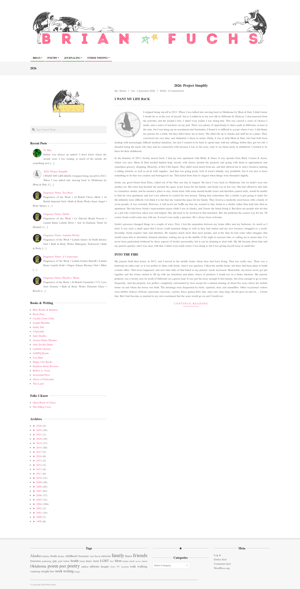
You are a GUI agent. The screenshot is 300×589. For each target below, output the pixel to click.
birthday (46, 556)
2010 (39, 478)
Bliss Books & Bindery (45, 309)
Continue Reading (191, 303)
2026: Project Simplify (191, 85)
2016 (39, 456)
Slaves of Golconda (43, 379)
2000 (39, 517)
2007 (39, 491)
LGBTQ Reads (41, 353)
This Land (38, 383)
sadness (84, 566)
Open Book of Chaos (44, 402)
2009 (39, 482)
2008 (39, 486)
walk (133, 566)
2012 (39, 469)
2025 (39, 430)
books (54, 556)
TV (118, 566)
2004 (39, 504)
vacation (125, 566)
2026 (39, 425)
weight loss (47, 571)
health (75, 560)
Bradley (61, 556)
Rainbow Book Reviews (46, 366)
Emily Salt (38, 327)
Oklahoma (38, 565)
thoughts (105, 566)
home (82, 561)
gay (55, 561)
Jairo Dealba (39, 335)
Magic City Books (42, 361)
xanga (77, 571)
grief (60, 561)
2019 (39, 443)
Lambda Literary (42, 348)
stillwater (94, 566)
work (58, 570)
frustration (35, 561)
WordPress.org (222, 568)
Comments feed (222, 563)
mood (132, 561)
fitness (128, 556)
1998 (39, 521)
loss (112, 561)
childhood (71, 556)
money (125, 561)
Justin (96, 561)
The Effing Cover (42, 406)
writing (68, 570)
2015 (39, 460)
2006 (39, 495)
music (144, 561)
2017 (39, 451)
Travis (112, 566)
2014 (39, 465)
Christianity (83, 556)
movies (138, 561)
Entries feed (220, 559)
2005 (39, 499)
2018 (39, 447)
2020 (39, 438)
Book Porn (38, 314)
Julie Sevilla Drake (43, 344)
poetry (73, 565)
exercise (106, 556)
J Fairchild (38, 331)
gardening (46, 561)
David (97, 556)
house (89, 561)
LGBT (104, 560)
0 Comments (176, 90)
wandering (35, 571)
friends (140, 555)
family (118, 555)
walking (142, 566)
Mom (118, 561)
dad (92, 556)
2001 (39, 512)
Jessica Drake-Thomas (45, 340)
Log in (217, 555)
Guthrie (66, 561)
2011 (39, 473)
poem (53, 565)
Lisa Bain (38, 357)
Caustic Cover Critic (43, 318)
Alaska (35, 555)
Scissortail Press (41, 375)
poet (62, 565)
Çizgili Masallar (41, 322)
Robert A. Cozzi (41, 370)
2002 (39, 508)
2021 (39, 434)
